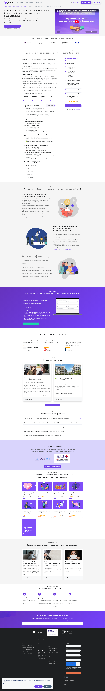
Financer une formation (52, 648)
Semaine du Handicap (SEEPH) (28, 647)
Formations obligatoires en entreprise (53, 642)
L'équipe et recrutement (40, 644)
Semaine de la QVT (26, 641)
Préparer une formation (52, 650)
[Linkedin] (64, 677)
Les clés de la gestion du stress (28, 653)
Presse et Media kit (41, 646)
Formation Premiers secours (27, 649)
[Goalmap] (9, 2)
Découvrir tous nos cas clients (52, 405)
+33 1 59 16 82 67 (76, 2)
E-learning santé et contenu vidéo (41, 659)
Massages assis (25, 663)
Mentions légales (51, 663)
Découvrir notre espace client (31, 324)
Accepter (38, 686)
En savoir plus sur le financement (52, 466)
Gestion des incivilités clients (27, 655)
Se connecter (97, 2)
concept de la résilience (49, 68)
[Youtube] (67, 677)
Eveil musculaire (25, 651)
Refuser (47, 686)
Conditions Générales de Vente (54, 659)
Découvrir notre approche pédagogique (62, 249)
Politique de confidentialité (53, 661)
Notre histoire (40, 641)
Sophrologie (24, 657)
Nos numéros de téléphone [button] (69, 680)
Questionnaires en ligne (41, 653)
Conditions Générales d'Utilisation (54, 658)
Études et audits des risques (42, 656)
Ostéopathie (24, 661)
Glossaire (50, 644)
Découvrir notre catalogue (27, 219)
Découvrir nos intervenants (28, 280)
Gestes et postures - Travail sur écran (28, 659)
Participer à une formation (53, 652)
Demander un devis (86, 2)
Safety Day (24, 643)
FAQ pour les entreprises (53, 646)
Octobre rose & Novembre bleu (28, 645)
